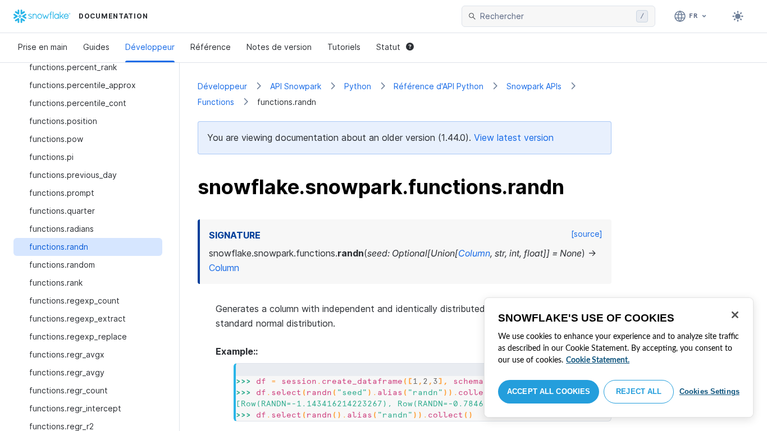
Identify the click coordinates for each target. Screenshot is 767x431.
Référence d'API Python (438, 86)
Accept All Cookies (548, 391)
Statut (388, 47)
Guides (96, 47)
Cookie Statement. (597, 360)
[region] (619, 357)
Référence (210, 47)
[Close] (735, 314)
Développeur (150, 47)
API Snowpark (295, 86)
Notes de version (279, 47)
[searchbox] (556, 16)
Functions (216, 102)
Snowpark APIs (533, 86)
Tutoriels (343, 47)
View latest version (514, 137)
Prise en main (42, 47)
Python (357, 86)
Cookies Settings (709, 391)
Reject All (638, 391)
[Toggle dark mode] (738, 16)
